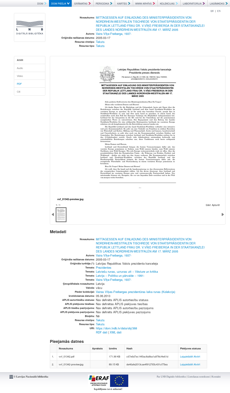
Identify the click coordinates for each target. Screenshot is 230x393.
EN (219, 11)
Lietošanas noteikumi (199, 376)
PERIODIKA (102, 3)
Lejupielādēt (186, 356)
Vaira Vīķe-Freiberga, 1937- (113, 33)
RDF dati (101, 332)
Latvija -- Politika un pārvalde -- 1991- (120, 275)
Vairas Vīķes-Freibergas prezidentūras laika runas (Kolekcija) (135, 292)
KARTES (122, 3)
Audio (20, 68)
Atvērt (197, 356)
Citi (18, 91)
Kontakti (216, 376)
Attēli (20, 60)
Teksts (100, 42)
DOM (40, 3)
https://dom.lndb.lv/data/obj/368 (116, 328)
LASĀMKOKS (217, 3)
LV (212, 11)
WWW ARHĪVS (143, 3)
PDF (19, 83)
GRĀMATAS (80, 3)
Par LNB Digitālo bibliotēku (171, 376)
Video (20, 76)
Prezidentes (103, 267)
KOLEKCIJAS (167, 3)
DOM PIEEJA (58, 3)
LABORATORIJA (192, 3)
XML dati (116, 332)
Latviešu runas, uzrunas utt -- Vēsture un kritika (127, 271)
